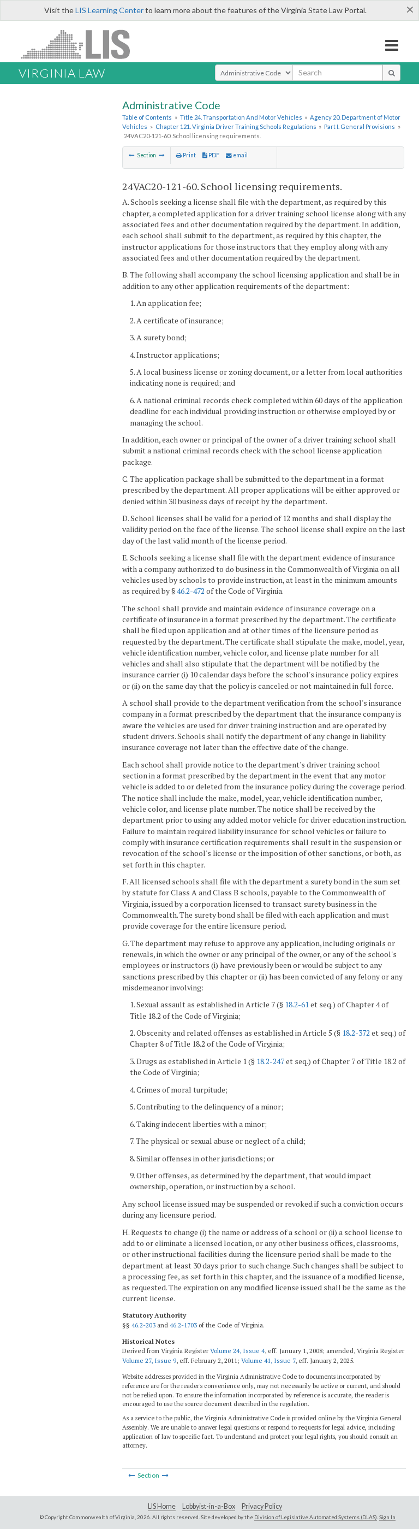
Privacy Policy (262, 1506)
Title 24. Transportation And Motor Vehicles (241, 117)
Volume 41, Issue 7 (268, 1360)
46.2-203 (143, 1325)
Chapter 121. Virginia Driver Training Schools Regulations (235, 126)
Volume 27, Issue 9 (149, 1360)
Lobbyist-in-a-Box (208, 1506)
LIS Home (162, 1506)
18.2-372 (356, 1033)
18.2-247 (270, 1061)
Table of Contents (147, 117)
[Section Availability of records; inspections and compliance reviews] (132, 155)
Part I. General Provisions (359, 126)
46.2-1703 (183, 1325)
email (240, 155)
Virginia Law (62, 73)
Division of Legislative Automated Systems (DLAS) (315, 1517)
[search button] (391, 72)
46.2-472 (191, 591)
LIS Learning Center (109, 10)
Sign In (387, 1517)
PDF (213, 155)
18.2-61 (297, 1004)
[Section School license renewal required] (162, 155)
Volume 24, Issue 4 (237, 1351)
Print (189, 155)
